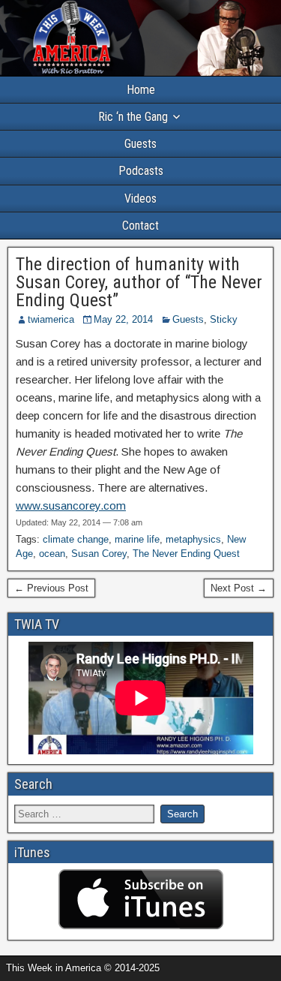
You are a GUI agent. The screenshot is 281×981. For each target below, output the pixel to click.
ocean (52, 553)
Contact (140, 225)
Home (141, 90)
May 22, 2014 (123, 319)
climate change (76, 539)
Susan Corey (99, 553)
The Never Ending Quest (186, 553)
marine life (137, 539)
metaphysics (193, 539)
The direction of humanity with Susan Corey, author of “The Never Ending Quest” (139, 282)
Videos (140, 198)
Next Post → (239, 588)
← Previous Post (51, 588)
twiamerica (51, 319)
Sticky (224, 319)
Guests (140, 144)
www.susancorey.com (71, 505)
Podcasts (140, 171)
